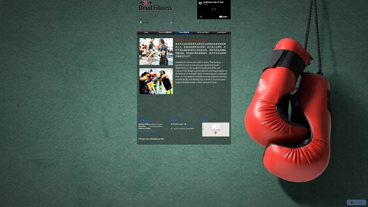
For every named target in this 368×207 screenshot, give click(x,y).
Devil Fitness (155, 8)
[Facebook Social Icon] (171, 22)
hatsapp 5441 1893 (157, 139)
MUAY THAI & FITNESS (152, 19)
